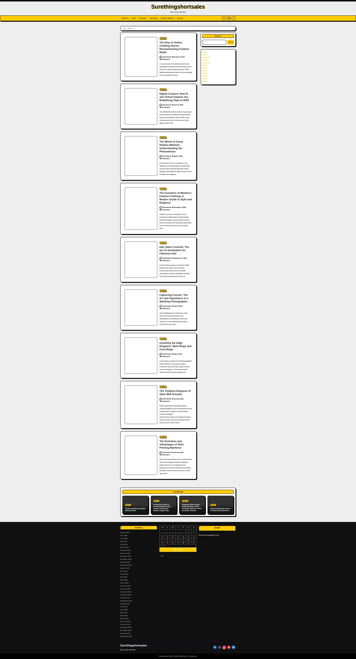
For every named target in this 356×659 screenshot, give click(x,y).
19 (172, 540)
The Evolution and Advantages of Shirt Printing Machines (171, 444)
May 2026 (123, 541)
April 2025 (124, 580)
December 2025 (126, 556)
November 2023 (126, 630)
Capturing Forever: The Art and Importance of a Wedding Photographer (173, 298)
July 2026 (124, 535)
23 (194, 540)
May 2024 (123, 613)
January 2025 (125, 589)
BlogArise (182, 656)
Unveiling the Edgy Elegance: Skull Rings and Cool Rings (175, 346)
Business (125, 18)
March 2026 (124, 547)
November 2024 (126, 595)
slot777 (204, 68)
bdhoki (204, 60)
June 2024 (124, 610)
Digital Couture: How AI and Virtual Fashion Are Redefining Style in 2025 (174, 97)
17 (162, 540)
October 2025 (125, 562)
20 (178, 540)
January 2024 (125, 624)
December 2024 (126, 592)
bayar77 (205, 55)
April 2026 (124, 544)
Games (128, 505)
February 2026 (125, 550)
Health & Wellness (167, 18)
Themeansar (192, 656)
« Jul (161, 556)
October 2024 (125, 598)
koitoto (204, 52)
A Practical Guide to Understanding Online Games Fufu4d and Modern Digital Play (162, 508)
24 (162, 543)
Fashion (163, 38)
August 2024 (125, 604)
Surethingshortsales (178, 7)
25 (167, 543)
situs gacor (206, 63)
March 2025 (124, 583)
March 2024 (124, 618)
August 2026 (125, 532)
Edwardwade (167, 57)
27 (178, 543)
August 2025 (125, 568)
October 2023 (125, 633)
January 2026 (125, 553)
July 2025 (123, 571)
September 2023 (126, 636)
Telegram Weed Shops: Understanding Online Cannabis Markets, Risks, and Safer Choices (192, 508)
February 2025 (125, 586)
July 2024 (124, 607)
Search (218, 36)
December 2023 (126, 627)
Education (142, 18)
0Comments (166, 59)
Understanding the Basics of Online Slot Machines (220, 510)
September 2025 (126, 565)
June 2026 (124, 538)
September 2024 (126, 601)
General (180, 18)
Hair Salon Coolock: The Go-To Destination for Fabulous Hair (174, 250)
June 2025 (124, 574)
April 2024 (124, 616)
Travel (133, 18)
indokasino (206, 57)
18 (167, 540)
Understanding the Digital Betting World (135, 510)
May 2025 (123, 577)
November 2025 (126, 559)
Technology (153, 18)
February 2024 (125, 621)
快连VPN (205, 73)
